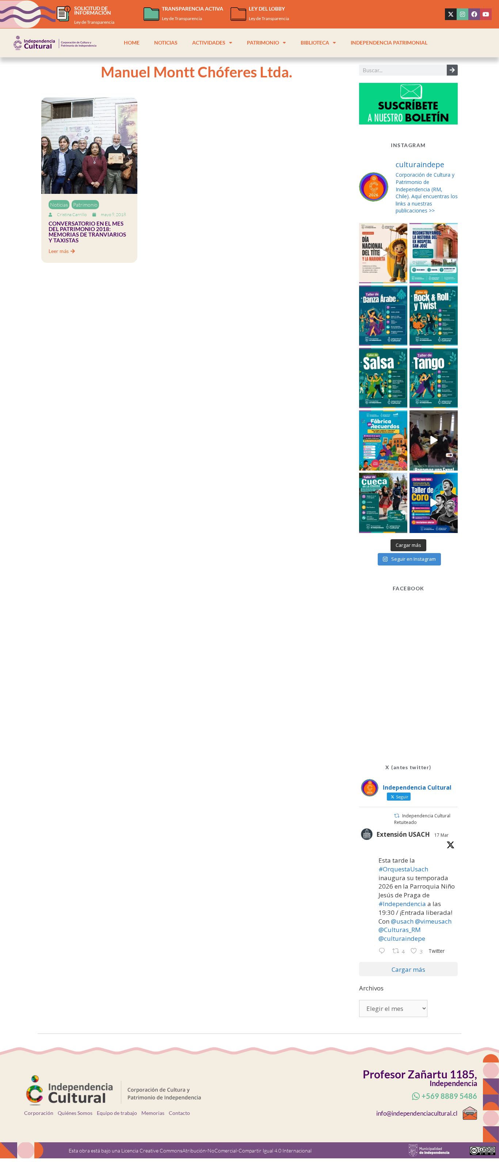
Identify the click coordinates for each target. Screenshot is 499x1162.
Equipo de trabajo (117, 1113)
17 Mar (441, 835)
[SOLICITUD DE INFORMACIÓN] (64, 14)
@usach (402, 921)
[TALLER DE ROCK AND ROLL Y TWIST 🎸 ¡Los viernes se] (434, 315)
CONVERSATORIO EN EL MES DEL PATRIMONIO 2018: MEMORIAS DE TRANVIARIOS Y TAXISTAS (87, 231)
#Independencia (402, 904)
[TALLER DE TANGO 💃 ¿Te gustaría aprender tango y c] (434, 378)
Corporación (38, 1113)
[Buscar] (452, 70)
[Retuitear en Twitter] (396, 815)
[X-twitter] (451, 14)
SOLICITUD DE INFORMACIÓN (92, 10)
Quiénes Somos (75, 1113)
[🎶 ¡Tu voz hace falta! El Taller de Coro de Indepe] (434, 503)
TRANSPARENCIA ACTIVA (192, 8)
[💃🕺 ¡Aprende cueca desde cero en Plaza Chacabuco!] (383, 503)
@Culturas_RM (399, 929)
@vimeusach (433, 921)
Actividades (208, 43)
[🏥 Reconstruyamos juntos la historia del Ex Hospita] (434, 253)
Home (132, 43)
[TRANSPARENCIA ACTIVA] (151, 14)
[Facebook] (474, 14)
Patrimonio (263, 43)
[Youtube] (486, 14)
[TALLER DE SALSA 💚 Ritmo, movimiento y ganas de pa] (383, 378)
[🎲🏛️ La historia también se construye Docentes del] (434, 440)
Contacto (179, 1113)
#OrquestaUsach (403, 869)
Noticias (166, 43)
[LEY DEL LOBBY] (238, 14)
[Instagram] (462, 14)
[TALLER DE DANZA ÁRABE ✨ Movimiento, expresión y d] (383, 315)
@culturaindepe (401, 938)
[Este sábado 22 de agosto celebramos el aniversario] (383, 440)
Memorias (152, 1113)
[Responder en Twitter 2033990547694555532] (384, 951)
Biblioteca (315, 43)
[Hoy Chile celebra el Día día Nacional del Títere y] (383, 253)
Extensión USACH (403, 834)
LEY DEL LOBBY (267, 8)
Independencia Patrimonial (389, 43)
